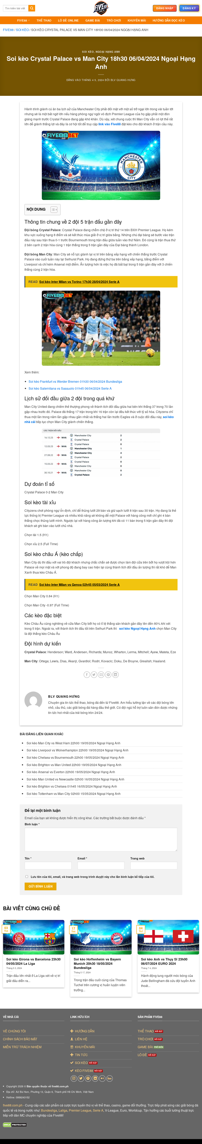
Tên (28, 858)
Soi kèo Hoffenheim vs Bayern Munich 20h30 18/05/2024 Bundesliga (97, 963)
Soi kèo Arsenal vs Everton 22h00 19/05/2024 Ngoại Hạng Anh (71, 772)
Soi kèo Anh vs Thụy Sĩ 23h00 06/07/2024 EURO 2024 (164, 961)
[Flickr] (102, 1078)
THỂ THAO (44, 20)
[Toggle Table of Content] (52, 209)
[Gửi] (31, 8)
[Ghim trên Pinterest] (108, 674)
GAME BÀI (92, 20)
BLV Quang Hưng (123, 80)
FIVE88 (22, 20)
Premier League (80, 1110)
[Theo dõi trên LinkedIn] (95, 1078)
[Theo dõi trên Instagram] (74, 1078)
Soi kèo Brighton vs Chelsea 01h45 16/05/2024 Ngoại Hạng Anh (72, 786)
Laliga (63, 1110)
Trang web (137, 858)
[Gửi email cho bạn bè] (101, 674)
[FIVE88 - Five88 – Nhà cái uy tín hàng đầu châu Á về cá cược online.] (101, 8)
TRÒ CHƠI (114, 20)
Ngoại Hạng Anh (108, 52)
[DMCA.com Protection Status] (15, 1124)
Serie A (98, 1110)
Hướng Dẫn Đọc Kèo (169, 20)
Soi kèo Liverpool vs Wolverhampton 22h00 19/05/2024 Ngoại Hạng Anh (77, 750)
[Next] (192, 951)
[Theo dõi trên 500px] (109, 1078)
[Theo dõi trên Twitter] (81, 1078)
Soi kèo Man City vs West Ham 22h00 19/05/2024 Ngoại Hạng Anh (73, 743)
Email (82, 858)
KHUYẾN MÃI (137, 20)
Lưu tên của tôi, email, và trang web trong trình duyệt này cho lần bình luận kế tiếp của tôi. (92, 877)
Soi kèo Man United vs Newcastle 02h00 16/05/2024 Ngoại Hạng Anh (75, 779)
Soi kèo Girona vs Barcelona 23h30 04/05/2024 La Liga (33, 961)
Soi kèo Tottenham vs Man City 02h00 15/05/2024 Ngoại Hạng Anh (74, 793)
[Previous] (9, 951)
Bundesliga (49, 1110)
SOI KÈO (22, 29)
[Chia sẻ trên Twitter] (94, 674)
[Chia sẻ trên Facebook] (87, 674)
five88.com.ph (12, 1105)
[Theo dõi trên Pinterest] (88, 1078)
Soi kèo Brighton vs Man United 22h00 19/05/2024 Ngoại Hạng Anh (74, 764)
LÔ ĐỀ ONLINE (68, 20)
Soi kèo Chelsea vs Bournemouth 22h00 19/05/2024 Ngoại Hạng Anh (75, 757)
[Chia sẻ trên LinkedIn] (115, 674)
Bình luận (32, 824)
